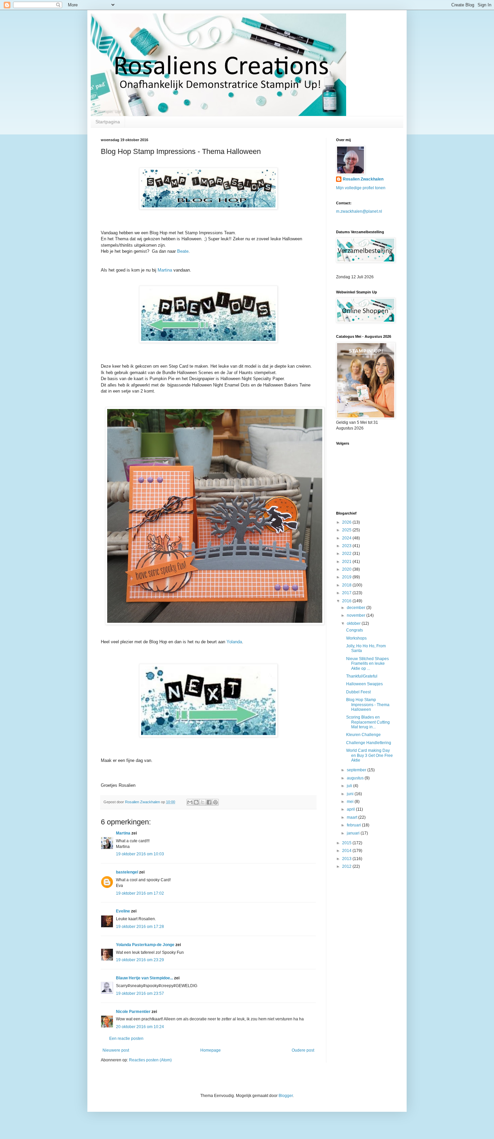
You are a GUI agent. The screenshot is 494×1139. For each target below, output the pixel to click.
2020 (347, 569)
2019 (347, 577)
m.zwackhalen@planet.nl (359, 211)
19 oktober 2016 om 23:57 (140, 993)
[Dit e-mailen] (190, 802)
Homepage (210, 1050)
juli (350, 785)
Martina (165, 270)
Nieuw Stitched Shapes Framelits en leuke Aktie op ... (367, 663)
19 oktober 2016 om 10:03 (140, 854)
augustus (356, 778)
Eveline (123, 911)
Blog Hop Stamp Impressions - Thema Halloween (367, 704)
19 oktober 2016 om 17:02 (140, 893)
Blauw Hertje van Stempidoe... (144, 978)
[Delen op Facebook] (209, 802)
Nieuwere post (115, 1050)
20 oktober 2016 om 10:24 (140, 1026)
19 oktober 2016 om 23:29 (140, 960)
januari (354, 833)
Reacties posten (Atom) (150, 1060)
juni (351, 793)
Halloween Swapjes (364, 684)
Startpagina (107, 121)
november (356, 615)
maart (352, 817)
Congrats (354, 630)
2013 (347, 858)
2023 (347, 545)
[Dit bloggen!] (196, 802)
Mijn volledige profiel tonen (360, 188)
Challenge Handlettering (368, 742)
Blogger (286, 1095)
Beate (183, 251)
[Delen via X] (202, 802)
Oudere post (303, 1050)
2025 (347, 530)
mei (351, 801)
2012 (347, 866)
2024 (347, 538)
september (357, 770)
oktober (354, 623)
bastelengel (127, 872)
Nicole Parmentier (133, 1011)
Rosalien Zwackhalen (363, 179)
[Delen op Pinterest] (215, 802)
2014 (347, 850)
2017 (347, 593)
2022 (347, 553)
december (356, 607)
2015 (347, 843)
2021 (347, 561)
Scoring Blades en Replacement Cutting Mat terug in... (368, 722)
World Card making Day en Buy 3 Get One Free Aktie (369, 755)
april (351, 809)
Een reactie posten (126, 1038)
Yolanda (234, 641)
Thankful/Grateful (361, 676)
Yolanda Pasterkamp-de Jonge (145, 944)
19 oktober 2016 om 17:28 (140, 926)
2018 (347, 585)
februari (354, 825)
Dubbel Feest (358, 692)
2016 (347, 601)
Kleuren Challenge (363, 734)
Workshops (356, 638)
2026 (347, 522)
